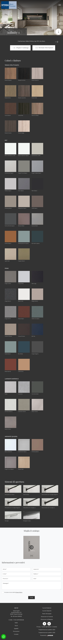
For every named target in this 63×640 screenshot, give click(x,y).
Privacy (39, 626)
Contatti (16, 634)
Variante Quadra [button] (11, 436)
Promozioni (16, 631)
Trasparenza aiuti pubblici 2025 (46, 632)
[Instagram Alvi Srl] (49, 623)
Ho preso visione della (13, 592)
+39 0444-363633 (17, 616)
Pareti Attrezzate (46, 613)
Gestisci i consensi (52, 626)
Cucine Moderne (46, 608)
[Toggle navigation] (60, 5)
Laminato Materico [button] (12, 379)
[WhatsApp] (3, 636)
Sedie (16, 622)
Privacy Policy (19, 592)
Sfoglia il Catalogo (22, 48)
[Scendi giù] (58, 31)
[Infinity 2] (56, 41)
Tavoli (16, 625)
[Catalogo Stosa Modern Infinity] (31, 547)
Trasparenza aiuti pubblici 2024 (46, 629)
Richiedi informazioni (45, 48)
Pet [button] (6, 140)
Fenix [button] (7, 268)
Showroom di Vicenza (47, 616)
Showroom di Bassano (47, 619)
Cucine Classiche (46, 610)
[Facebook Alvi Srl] (44, 623)
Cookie (43, 626)
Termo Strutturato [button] (12, 65)
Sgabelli (16, 628)
